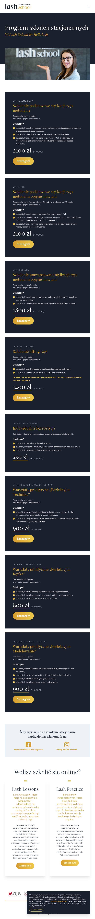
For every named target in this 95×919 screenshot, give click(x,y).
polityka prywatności (59, 901)
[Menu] (88, 6)
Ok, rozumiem (36, 910)
